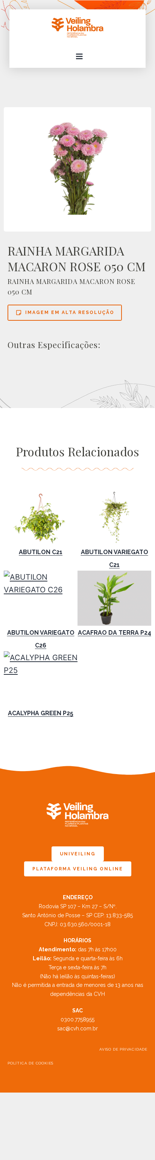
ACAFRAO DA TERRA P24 (114, 632)
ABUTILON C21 (40, 552)
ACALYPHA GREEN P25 (40, 713)
